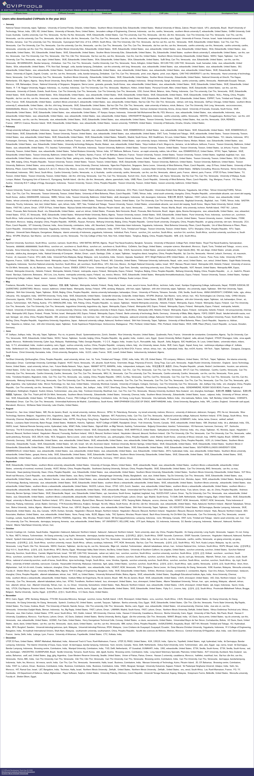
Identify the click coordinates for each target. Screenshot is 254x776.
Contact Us (136, 13)
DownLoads (107, 13)
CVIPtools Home (20, 13)
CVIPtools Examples (66, 13)
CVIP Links (163, 13)
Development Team (230, 13)
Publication (191, 13)
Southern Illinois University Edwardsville (15, 773)
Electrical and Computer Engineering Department (18, 772)
